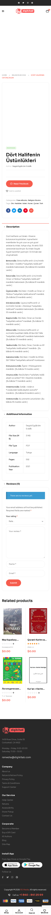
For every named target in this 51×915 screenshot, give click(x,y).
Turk (41, 203)
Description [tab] (12, 226)
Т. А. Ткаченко (7, 696)
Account (19, 913)
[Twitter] (23, 2)
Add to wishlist (15, 191)
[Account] (19, 910)
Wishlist (44, 913)
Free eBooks (21, 200)
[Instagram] (27, 2)
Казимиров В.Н (7, 647)
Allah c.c (30, 647)
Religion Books (19, 75)
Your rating (12, 516)
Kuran (30, 203)
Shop (6, 913)
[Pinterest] (32, 2)
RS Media (24, 890)
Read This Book (21, 184)
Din (12, 203)
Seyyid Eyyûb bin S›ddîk (21, 166)
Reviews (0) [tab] (13, 483)
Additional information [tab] (19, 414)
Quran (36, 203)
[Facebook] (18, 2)
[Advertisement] (25, 43)
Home (4, 75)
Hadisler (18, 203)
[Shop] (6, 910)
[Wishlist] (44, 910)
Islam (24, 203)
